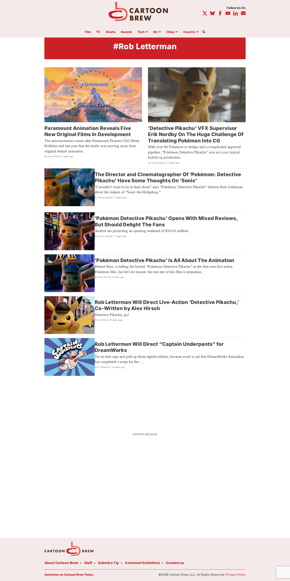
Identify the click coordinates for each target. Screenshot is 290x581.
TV (98, 32)
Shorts (111, 32)
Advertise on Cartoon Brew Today (69, 574)
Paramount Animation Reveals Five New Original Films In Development (87, 131)
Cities (170, 32)
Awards (126, 32)
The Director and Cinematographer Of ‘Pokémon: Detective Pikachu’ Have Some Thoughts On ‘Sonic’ (168, 177)
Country (189, 32)
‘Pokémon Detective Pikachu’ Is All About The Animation (164, 260)
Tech (141, 32)
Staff (88, 563)
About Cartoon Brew (61, 563)
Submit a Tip (108, 563)
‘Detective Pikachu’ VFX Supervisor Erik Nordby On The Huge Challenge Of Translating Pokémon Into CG (195, 134)
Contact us (175, 563)
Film (88, 32)
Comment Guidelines (142, 563)
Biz (155, 32)
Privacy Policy (236, 574)
